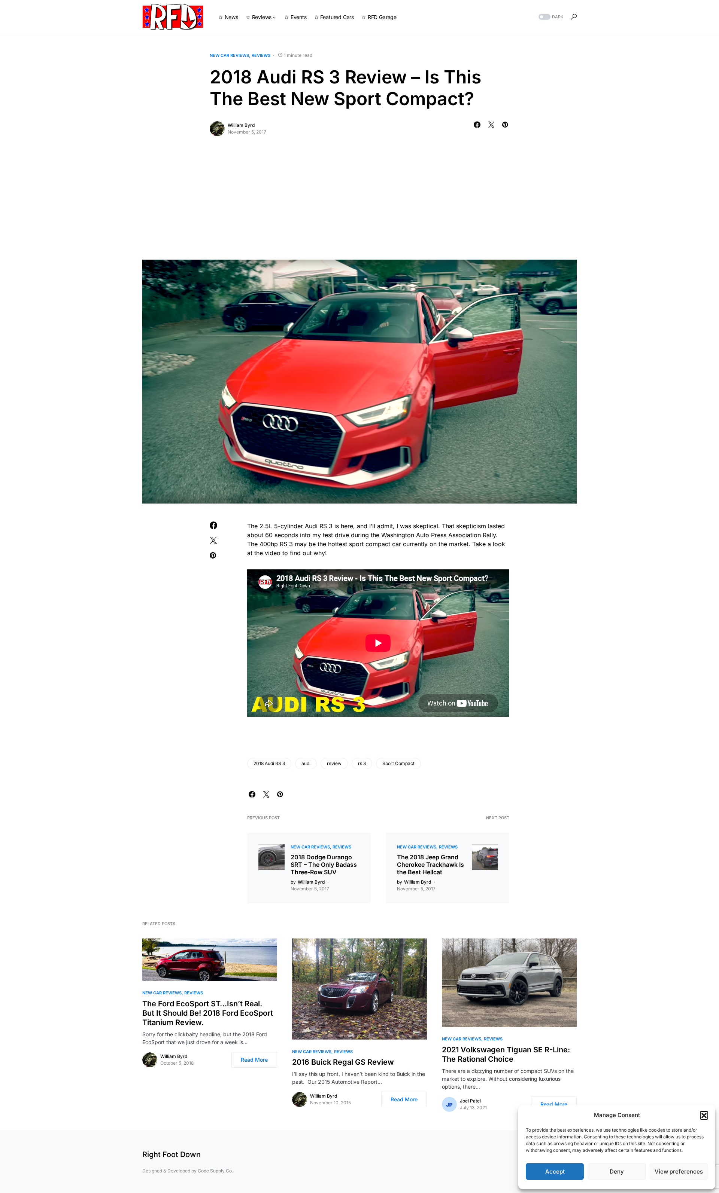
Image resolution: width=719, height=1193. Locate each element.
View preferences (679, 1171)
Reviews (261, 55)
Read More (254, 1059)
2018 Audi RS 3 (269, 763)
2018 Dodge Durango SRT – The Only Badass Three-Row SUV (324, 864)
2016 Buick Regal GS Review (343, 1062)
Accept (555, 1171)
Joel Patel (470, 1101)
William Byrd (241, 125)
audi (305, 763)
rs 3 (362, 763)
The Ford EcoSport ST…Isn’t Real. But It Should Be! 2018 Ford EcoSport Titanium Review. (207, 1013)
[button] (704, 1115)
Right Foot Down (171, 1154)
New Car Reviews (229, 55)
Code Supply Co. (215, 1171)
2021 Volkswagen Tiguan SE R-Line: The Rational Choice (506, 1054)
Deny (617, 1171)
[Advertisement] (359, 203)
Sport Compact (398, 763)
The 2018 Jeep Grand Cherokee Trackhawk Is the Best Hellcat (430, 864)
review (334, 763)
